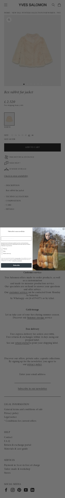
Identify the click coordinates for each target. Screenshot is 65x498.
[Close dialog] (63, 229)
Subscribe (16, 265)
